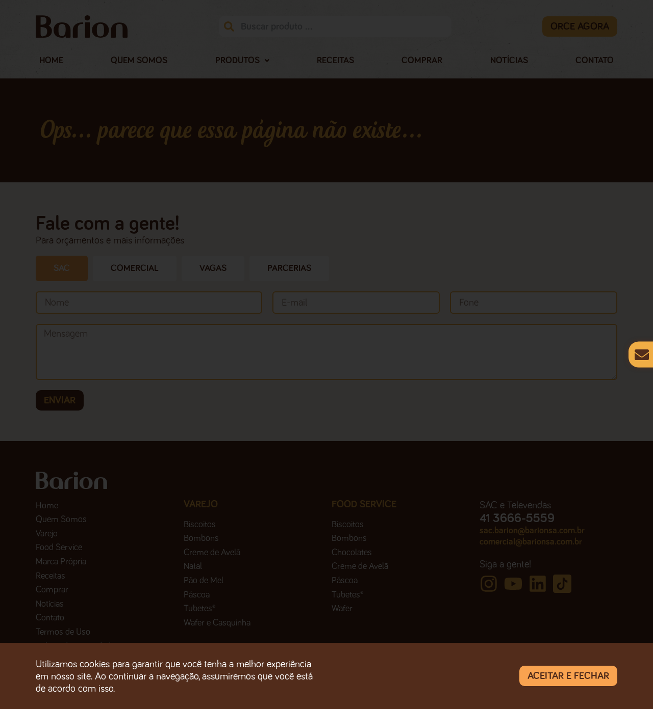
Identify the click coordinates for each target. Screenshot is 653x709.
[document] (326, 354)
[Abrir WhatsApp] (627, 683)
